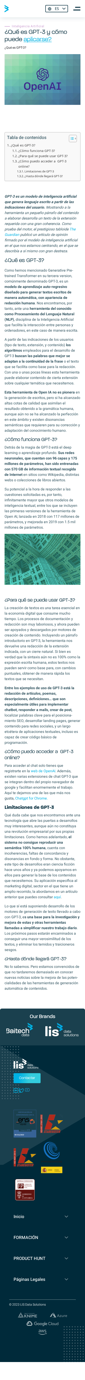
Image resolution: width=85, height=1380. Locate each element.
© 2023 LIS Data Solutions (27, 1304)
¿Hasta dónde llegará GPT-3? (43, 176)
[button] (71, 138)
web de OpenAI (43, 771)
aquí (57, 897)
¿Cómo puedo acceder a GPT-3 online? (42, 164)
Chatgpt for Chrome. (31, 798)
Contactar (27, 1078)
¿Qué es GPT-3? (23, 145)
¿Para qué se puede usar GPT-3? (43, 156)
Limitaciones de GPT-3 (39, 171)
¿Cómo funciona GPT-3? (36, 151)
